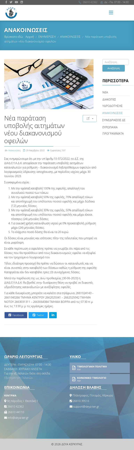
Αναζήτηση (113, 68)
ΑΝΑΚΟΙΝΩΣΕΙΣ (112, 113)
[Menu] (111, 13)
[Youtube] (16, 2)
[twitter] (11, 2)
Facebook (18, 315)
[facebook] (6, 2)
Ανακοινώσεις (14, 150)
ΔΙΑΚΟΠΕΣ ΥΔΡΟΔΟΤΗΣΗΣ (112, 103)
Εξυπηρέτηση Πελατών (18, 378)
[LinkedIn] (21, 2)
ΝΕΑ (105, 92)
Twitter (40, 315)
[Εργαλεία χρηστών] (90, 118)
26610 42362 (90, 2)
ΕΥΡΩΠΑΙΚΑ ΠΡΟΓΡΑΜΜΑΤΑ (113, 130)
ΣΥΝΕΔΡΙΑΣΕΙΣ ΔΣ (113, 120)
